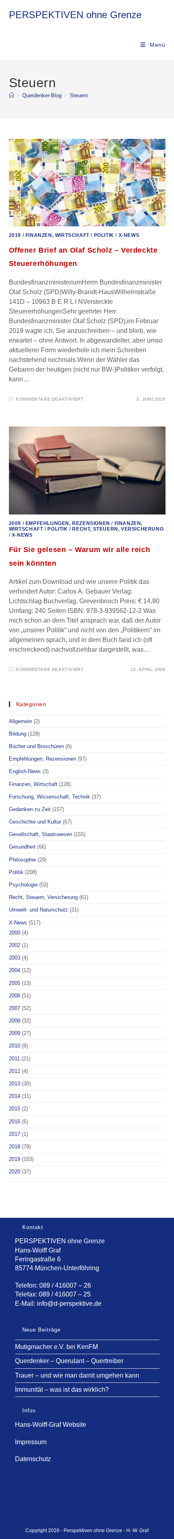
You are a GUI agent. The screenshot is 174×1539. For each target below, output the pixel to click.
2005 (14, 983)
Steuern (79, 95)
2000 (14, 933)
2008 (14, 1021)
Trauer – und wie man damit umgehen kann (77, 1375)
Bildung (17, 734)
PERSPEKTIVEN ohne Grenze (75, 14)
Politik (104, 235)
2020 (14, 1172)
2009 (15, 523)
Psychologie (23, 885)
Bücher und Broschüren (36, 746)
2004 (14, 970)
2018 (14, 1147)
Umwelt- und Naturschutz (38, 910)
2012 (14, 1071)
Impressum (31, 1442)
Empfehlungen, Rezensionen (67, 523)
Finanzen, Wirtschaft (57, 235)
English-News (25, 771)
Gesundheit (22, 847)
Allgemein (20, 721)
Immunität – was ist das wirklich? (62, 1389)
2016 (14, 1122)
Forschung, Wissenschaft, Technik (49, 797)
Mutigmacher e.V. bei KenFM (56, 1346)
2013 (14, 1084)
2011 (14, 1059)
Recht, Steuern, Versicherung (117, 529)
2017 (14, 1134)
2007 (14, 1008)
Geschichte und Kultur (35, 822)
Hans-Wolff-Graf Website (50, 1424)
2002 (14, 945)
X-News (129, 235)
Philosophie (22, 860)
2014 (14, 1096)
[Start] (11, 95)
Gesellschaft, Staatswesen (40, 834)
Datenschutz (33, 1458)
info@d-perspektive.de (69, 1303)
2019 (15, 235)
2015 (14, 1109)
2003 (14, 958)
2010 (14, 1046)
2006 (14, 996)
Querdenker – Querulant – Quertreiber (69, 1360)
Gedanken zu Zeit (30, 809)
